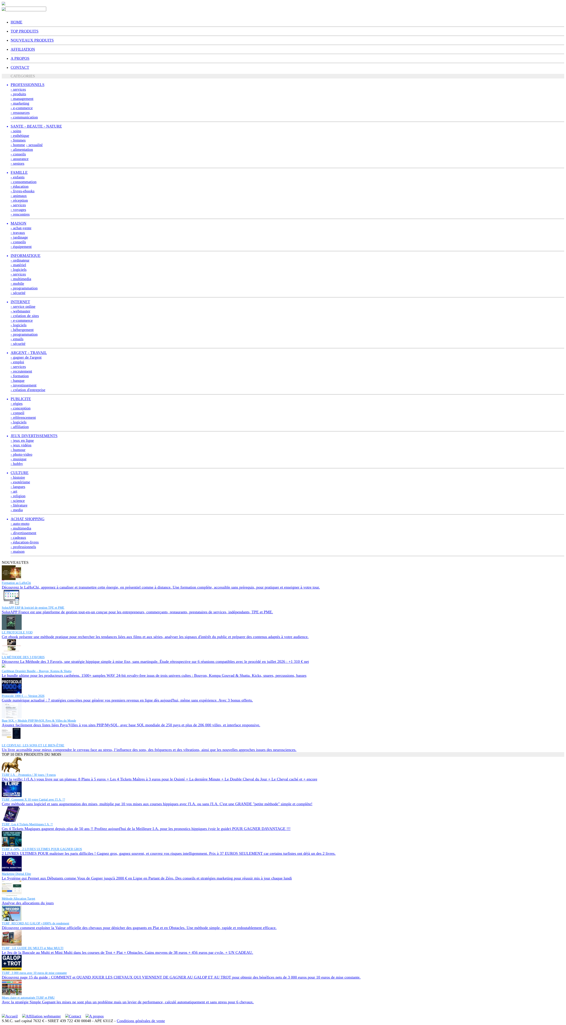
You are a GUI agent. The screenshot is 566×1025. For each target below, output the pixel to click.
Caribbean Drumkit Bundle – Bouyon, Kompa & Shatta (36, 671)
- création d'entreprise (28, 390)
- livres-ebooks (22, 191)
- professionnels (23, 547)
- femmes (18, 140)
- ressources (20, 112)
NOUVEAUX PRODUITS (32, 40)
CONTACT (20, 67)
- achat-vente (21, 228)
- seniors (17, 163)
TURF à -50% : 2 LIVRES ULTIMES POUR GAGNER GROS (42, 849)
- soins (16, 131)
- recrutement (21, 371)
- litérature (19, 505)
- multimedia (21, 279)
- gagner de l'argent (26, 357)
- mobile (17, 283)
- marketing (20, 103)
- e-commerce (22, 108)
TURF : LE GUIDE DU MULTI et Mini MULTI (32, 948)
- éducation (20, 186)
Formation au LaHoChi (16, 583)
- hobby (17, 463)
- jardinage (19, 237)
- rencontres (20, 214)
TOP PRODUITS (24, 31)
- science (18, 500)
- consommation (23, 182)
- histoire (18, 477)
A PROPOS (20, 58)
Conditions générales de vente (141, 1021)
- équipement (21, 246)
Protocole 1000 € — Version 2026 (23, 696)
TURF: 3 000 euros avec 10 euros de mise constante (34, 973)
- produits (18, 94)
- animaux (19, 195)
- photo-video (21, 454)
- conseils (18, 154)
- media (17, 510)
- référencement (23, 417)
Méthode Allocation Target (18, 898)
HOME (16, 22)
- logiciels (19, 269)
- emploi (17, 362)
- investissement (23, 385)
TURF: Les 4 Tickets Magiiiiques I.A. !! (27, 824)
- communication (24, 117)
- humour (18, 449)
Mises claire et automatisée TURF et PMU (28, 997)
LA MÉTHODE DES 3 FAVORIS (23, 657)
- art (14, 491)
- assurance (20, 159)
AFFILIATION (23, 49)
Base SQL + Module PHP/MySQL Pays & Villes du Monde (39, 720)
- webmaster (20, 311)
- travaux (18, 232)
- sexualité (34, 145)
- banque (18, 380)
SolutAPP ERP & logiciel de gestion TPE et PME (33, 607)
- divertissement (23, 533)
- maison (18, 551)
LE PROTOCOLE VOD (17, 632)
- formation (20, 376)
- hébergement (22, 329)
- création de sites (25, 316)
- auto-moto (20, 523)
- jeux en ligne (22, 440)
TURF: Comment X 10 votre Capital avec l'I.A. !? (33, 799)
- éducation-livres (25, 542)
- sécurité (18, 293)
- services (18, 89)
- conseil (17, 413)
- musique (19, 459)
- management (22, 98)
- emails (17, 339)
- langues (18, 486)
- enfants (18, 177)
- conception (21, 408)
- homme (18, 145)
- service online (23, 306)
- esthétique (20, 135)
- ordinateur (20, 260)
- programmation (24, 288)
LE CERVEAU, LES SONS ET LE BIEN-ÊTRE (33, 745)
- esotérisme (20, 482)
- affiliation (20, 427)
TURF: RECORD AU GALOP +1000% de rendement (35, 923)
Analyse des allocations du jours (28, 903)
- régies (17, 403)
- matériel (18, 265)
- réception (19, 200)
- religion (18, 496)
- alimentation (22, 149)
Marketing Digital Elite (16, 874)
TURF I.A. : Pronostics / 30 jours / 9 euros (29, 774)
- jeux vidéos (21, 445)
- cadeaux (18, 537)
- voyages (18, 209)
